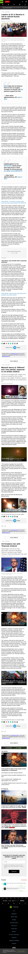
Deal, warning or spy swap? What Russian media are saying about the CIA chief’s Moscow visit (13, 847)
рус (11, 898)
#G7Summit (8, 165)
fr (18, 898)
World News (7, 11)
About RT (14, 931)
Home (3, 11)
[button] (14, 505)
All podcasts (24, 879)
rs (22, 898)
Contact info (14, 937)
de (14, 898)
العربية (2, 898)
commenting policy (14, 353)
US (5, 526)
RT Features (4, 789)
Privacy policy (14, 928)
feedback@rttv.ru (6, 356)
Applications (14, 913)
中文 (26, 898)
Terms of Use (14, 925)
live (7, 1)
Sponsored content (14, 922)
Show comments (14, 361)
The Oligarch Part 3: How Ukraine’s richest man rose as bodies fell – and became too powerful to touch (14, 826)
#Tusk (6, 86)
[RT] (5, 900)
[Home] (1, 1)
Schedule (14, 919)
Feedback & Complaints (14, 940)
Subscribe (14, 871)
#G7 (21, 89)
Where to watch (14, 916)
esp (7, 898)
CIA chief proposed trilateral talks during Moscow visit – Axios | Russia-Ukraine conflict (15, 7)
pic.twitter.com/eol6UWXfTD (13, 171)
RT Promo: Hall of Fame (14, 934)
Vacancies (14, 943)
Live (14, 910)
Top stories (4, 751)
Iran (2, 526)
